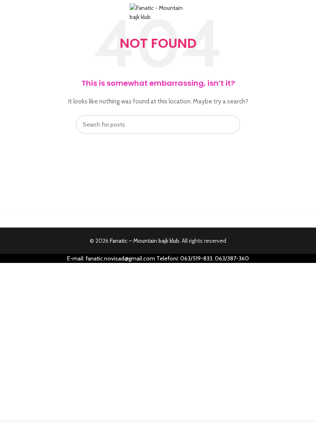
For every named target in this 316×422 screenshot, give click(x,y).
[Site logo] (158, 11)
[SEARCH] (230, 124)
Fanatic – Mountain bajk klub (144, 240)
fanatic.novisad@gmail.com (120, 258)
